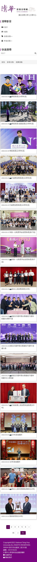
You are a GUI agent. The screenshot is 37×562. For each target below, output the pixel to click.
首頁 (3, 62)
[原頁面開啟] (18, 139)
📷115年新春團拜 (15, 435)
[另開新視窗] (18, 84)
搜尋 (35, 53)
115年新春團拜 (14, 462)
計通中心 (33, 15)
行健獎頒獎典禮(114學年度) (19, 205)
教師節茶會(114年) (16, 516)
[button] (18, 36)
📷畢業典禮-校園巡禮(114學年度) (21, 124)
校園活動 (19, 62)
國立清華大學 (23, 15)
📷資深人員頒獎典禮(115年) (19, 289)
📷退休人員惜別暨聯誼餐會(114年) (22, 489)
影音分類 (10, 62)
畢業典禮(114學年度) (17, 151)
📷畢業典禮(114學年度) (18, 96)
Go (23, 533)
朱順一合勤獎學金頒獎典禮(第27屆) (22, 232)
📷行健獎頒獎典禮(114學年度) (20, 178)
